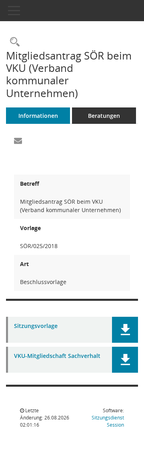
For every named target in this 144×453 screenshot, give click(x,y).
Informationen (38, 115)
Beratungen (104, 115)
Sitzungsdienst (108, 421)
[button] (125, 330)
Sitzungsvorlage (36, 326)
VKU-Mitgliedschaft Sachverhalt (57, 356)
